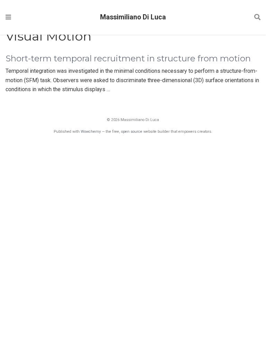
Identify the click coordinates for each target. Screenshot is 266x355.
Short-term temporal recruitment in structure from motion (128, 58)
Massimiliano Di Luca (133, 17)
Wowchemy (91, 131)
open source (131, 131)
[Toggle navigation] (8, 17)
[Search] (257, 17)
